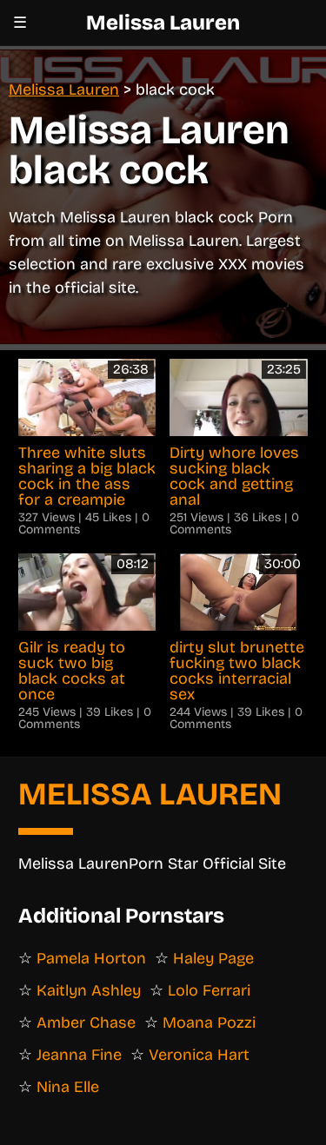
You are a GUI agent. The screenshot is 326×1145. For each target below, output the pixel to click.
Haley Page (213, 958)
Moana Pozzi (209, 1022)
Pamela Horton (91, 958)
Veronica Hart (199, 1054)
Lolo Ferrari (209, 990)
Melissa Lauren (163, 22)
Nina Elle (68, 1086)
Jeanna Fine (79, 1054)
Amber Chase (86, 1022)
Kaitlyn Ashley (89, 990)
